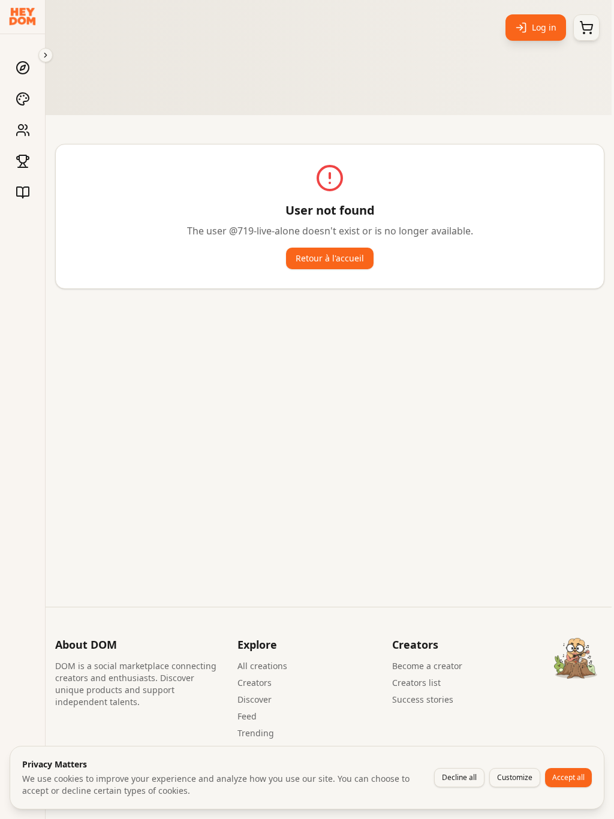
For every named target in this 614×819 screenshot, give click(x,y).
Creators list (416, 682)
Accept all (568, 777)
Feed (247, 716)
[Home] (22, 67)
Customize (514, 777)
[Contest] (22, 161)
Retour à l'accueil (330, 258)
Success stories (422, 699)
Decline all (459, 777)
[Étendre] (45, 55)
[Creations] (22, 99)
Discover (254, 699)
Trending (255, 733)
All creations (262, 666)
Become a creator (427, 666)
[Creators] (22, 130)
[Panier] (586, 27)
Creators (254, 682)
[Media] (22, 192)
